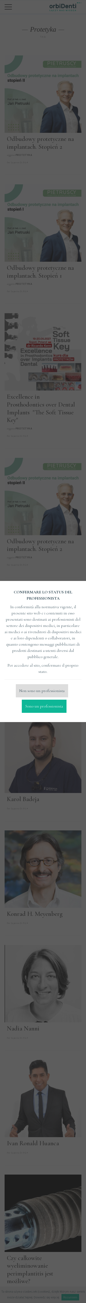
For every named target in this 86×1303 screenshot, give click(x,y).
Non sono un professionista (42, 690)
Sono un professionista (44, 706)
